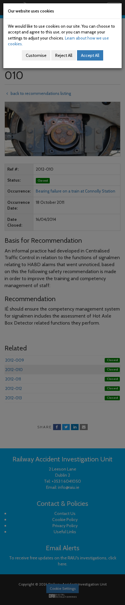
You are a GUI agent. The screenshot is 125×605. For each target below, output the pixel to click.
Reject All (63, 55)
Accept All (90, 55)
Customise (36, 55)
